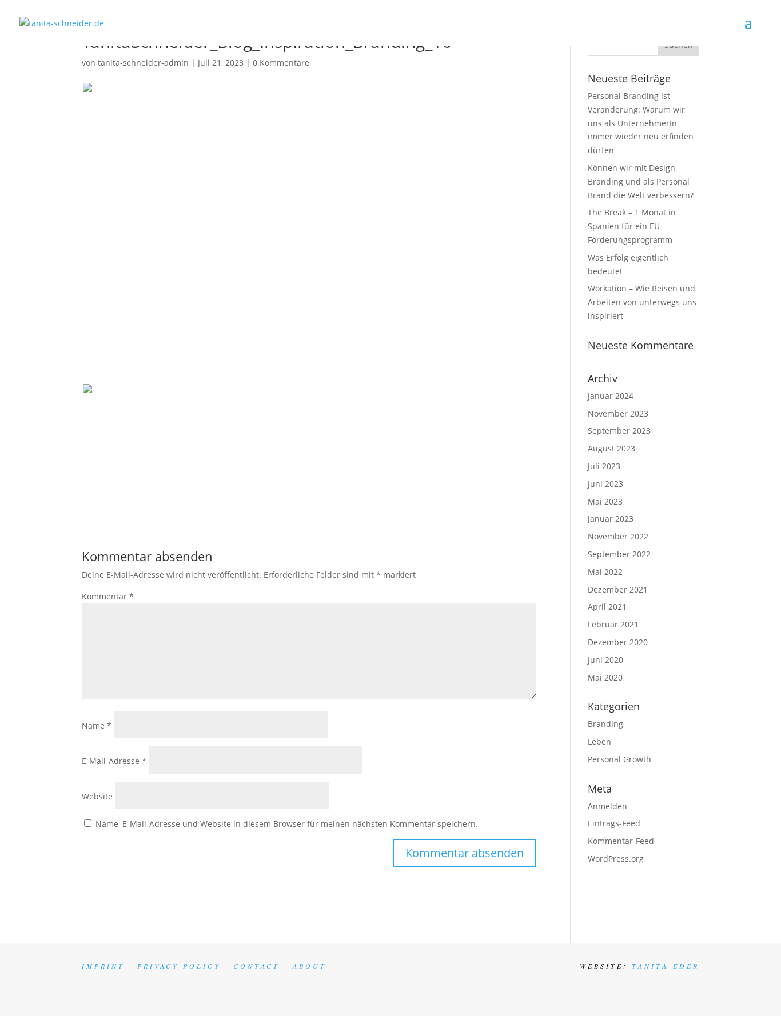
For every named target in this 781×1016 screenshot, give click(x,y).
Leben (599, 741)
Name (96, 725)
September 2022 (619, 554)
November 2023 (618, 413)
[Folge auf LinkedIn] (671, 986)
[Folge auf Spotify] (691, 986)
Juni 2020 (605, 659)
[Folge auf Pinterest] (650, 986)
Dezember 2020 (618, 642)
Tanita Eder (665, 965)
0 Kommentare (281, 62)
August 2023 (611, 448)
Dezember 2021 (618, 589)
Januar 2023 (610, 518)
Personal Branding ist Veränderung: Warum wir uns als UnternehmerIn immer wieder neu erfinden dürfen (641, 122)
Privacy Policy (179, 965)
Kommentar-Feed (621, 840)
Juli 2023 (604, 466)
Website (97, 796)
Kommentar (108, 596)
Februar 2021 (613, 624)
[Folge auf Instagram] (629, 986)
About (309, 965)
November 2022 (618, 536)
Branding (605, 723)
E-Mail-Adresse (114, 760)
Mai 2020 (605, 677)
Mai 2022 (605, 571)
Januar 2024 (610, 395)
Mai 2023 (605, 501)
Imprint (103, 965)
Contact (256, 965)
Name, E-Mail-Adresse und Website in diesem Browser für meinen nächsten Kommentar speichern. (286, 823)
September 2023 (619, 430)
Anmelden (607, 806)
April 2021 (607, 606)
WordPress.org (616, 858)
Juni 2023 (605, 483)
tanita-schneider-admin (143, 62)
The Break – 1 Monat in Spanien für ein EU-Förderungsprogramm (632, 226)
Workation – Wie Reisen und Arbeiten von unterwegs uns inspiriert (642, 302)
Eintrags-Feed (614, 823)
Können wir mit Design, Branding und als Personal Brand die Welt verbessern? (641, 181)
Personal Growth (619, 759)
